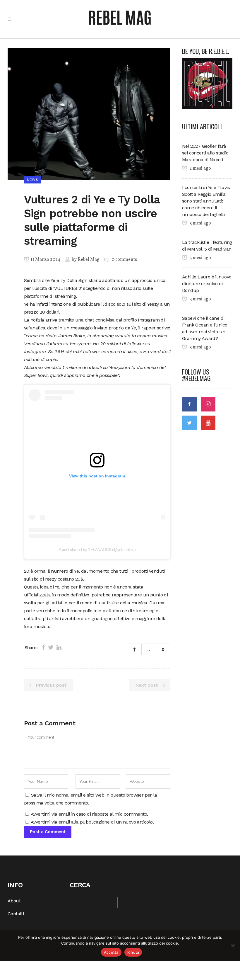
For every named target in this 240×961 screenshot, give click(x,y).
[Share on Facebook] (43, 647)
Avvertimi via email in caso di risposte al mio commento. (89, 814)
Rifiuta (133, 952)
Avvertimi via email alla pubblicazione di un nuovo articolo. (92, 822)
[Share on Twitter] (51, 647)
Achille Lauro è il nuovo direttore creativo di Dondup (207, 283)
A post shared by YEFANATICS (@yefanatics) (97, 549)
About (14, 901)
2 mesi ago (199, 168)
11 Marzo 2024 (45, 259)
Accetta (111, 952)
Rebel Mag (89, 259)
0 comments (124, 259)
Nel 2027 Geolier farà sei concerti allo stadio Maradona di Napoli (205, 152)
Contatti (16, 913)
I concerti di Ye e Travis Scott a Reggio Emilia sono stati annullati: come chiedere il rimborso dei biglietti (206, 201)
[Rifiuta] (233, 945)
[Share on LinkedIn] (58, 647)
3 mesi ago (199, 223)
